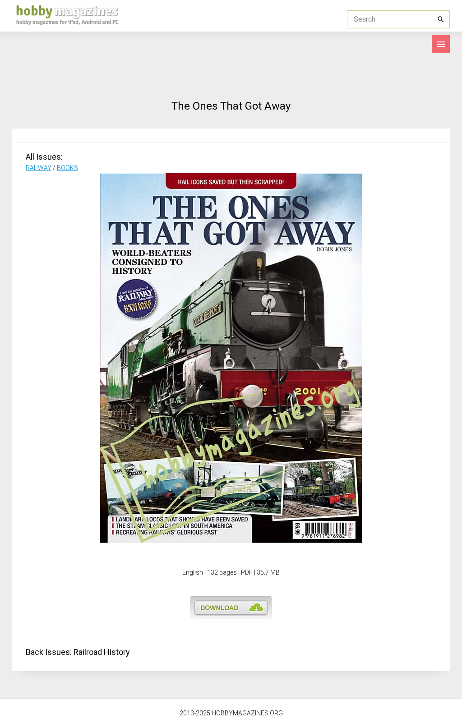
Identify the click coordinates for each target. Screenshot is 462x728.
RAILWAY (38, 167)
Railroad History (102, 652)
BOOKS (67, 167)
